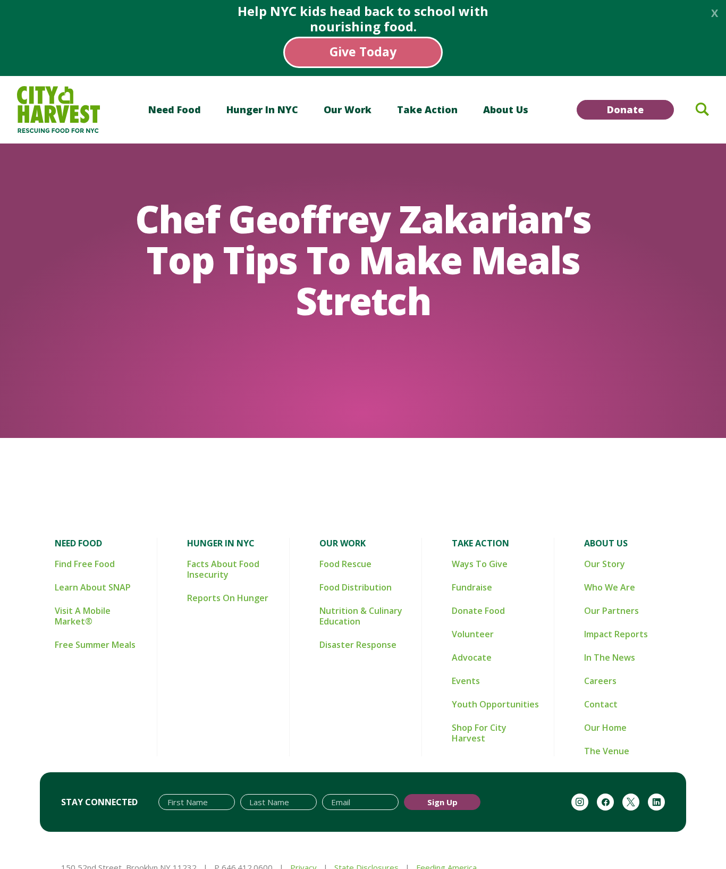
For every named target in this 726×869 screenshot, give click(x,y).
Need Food (174, 109)
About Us (505, 109)
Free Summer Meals (95, 645)
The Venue (606, 751)
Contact (601, 704)
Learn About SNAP (93, 587)
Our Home (605, 727)
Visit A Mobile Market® (83, 616)
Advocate (472, 657)
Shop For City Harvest (479, 733)
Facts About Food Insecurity (223, 569)
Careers (600, 681)
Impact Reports (616, 634)
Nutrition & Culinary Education (360, 616)
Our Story (604, 564)
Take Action (427, 109)
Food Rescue (345, 564)
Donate (625, 109)
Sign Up (442, 802)
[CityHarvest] (58, 109)
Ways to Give (480, 564)
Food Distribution (355, 587)
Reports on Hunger (227, 598)
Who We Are (609, 587)
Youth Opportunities (495, 704)
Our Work (348, 109)
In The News (609, 657)
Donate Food (478, 611)
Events (466, 681)
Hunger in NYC (262, 109)
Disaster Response (357, 645)
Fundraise (472, 587)
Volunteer (473, 634)
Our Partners (611, 611)
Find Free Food (85, 564)
